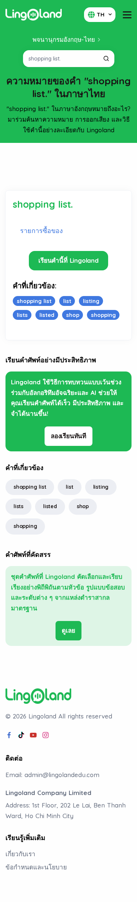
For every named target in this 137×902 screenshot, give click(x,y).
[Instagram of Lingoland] (45, 735)
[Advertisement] (68, 166)
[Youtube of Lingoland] (33, 735)
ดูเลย (68, 630)
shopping (25, 526)
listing (101, 487)
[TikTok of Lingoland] (21, 735)
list (69, 487)
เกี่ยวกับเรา (20, 854)
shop (83, 506)
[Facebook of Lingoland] (9, 735)
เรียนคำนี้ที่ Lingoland (68, 260)
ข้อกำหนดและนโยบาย (36, 867)
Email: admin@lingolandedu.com (52, 775)
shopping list (30, 487)
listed (50, 506)
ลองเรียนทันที (68, 436)
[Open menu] (127, 14)
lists (18, 506)
